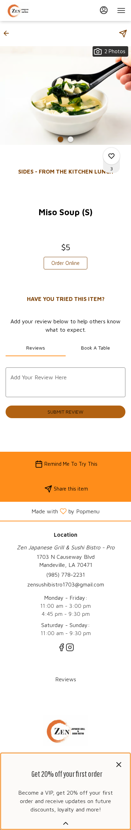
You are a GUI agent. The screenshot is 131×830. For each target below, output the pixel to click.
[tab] (36, 347)
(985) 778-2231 (65, 574)
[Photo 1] (60, 139)
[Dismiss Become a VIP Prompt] (118, 764)
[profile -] (104, 10)
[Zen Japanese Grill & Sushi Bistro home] (37, 10)
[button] (8, 33)
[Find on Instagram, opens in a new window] (70, 648)
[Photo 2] (70, 139)
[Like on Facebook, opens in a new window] (61, 648)
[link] (65, 263)
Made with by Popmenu (52, 511)
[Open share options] (123, 34)
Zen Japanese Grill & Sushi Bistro (65, 730)
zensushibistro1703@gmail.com (65, 584)
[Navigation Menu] (121, 10)
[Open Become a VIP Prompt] (65, 823)
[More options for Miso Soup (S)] (111, 156)
